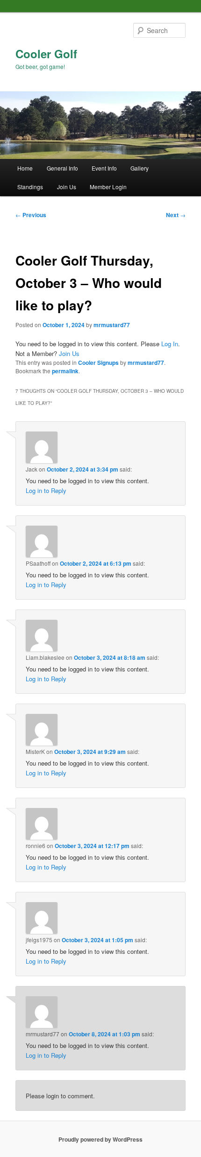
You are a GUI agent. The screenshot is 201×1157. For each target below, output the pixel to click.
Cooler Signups (98, 362)
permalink (65, 371)
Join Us (66, 187)
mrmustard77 (111, 325)
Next (176, 215)
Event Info (104, 168)
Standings (30, 187)
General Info (62, 168)
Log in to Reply (46, 490)
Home (25, 168)
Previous (30, 215)
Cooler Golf (46, 54)
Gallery (139, 168)
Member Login (108, 187)
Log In (169, 343)
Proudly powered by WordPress (100, 1139)
